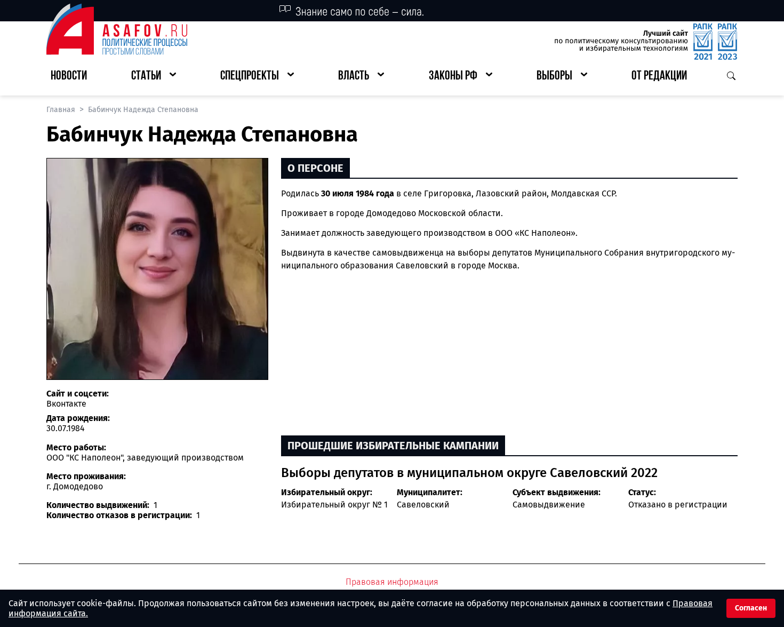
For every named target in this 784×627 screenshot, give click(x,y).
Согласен (751, 608)
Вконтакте (66, 404)
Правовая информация (392, 582)
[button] (153, 76)
